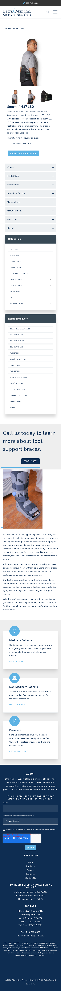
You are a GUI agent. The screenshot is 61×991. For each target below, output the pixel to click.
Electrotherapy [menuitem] (15, 291)
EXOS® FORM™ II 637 (18, 359)
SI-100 (12, 407)
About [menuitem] (30, 862)
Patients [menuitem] (30, 870)
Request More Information (23, 153)
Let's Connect (18, 751)
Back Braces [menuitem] (14, 249)
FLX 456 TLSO (15, 371)
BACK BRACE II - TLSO (18, 377)
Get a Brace (17, 704)
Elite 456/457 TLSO (17, 341)
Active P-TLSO (15, 365)
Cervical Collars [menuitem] (15, 261)
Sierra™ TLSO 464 (16, 383)
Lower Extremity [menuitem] (15, 279)
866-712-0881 (31, 3)
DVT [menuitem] (11, 297)
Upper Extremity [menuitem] (15, 285)
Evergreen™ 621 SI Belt (18, 395)
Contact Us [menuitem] (30, 878)
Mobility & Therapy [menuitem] (16, 303)
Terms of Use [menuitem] (30, 984)
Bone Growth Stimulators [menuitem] (19, 273)
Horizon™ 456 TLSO (17, 389)
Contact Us (17, 661)
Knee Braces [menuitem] (14, 255)
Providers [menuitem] (30, 874)
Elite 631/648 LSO (16, 347)
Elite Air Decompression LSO (20, 329)
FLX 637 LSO (15, 353)
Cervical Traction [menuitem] (15, 267)
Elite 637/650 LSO (16, 335)
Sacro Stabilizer (15, 401)
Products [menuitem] (30, 866)
